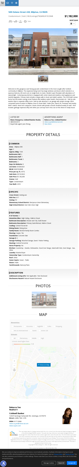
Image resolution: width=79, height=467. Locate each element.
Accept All (71, 463)
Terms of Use (70, 454)
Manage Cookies (49, 463)
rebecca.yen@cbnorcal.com (53, 122)
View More (48, 124)
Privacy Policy (58, 454)
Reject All (61, 463)
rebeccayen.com (15, 426)
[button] (3, 463)
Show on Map (44, 365)
